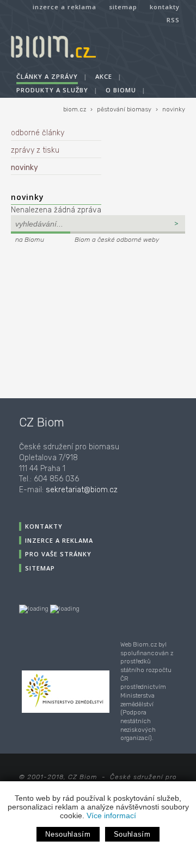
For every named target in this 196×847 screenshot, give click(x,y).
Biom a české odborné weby (117, 239)
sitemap (123, 7)
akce (103, 76)
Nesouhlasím (67, 834)
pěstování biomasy (124, 109)
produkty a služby (52, 90)
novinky (173, 109)
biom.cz (74, 109)
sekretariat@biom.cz (82, 489)
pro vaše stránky (58, 554)
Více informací (111, 815)
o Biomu (121, 90)
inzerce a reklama (64, 7)
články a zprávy (47, 76)
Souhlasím (132, 834)
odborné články (37, 132)
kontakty (165, 7)
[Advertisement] (79, 319)
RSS (173, 20)
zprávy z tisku (35, 150)
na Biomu (29, 239)
